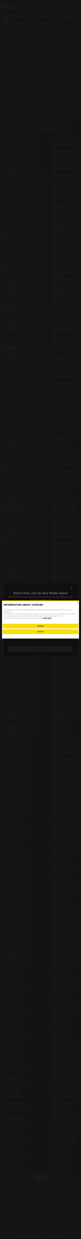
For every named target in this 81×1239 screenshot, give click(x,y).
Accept (41, 631)
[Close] (77, 602)
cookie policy (47, 618)
